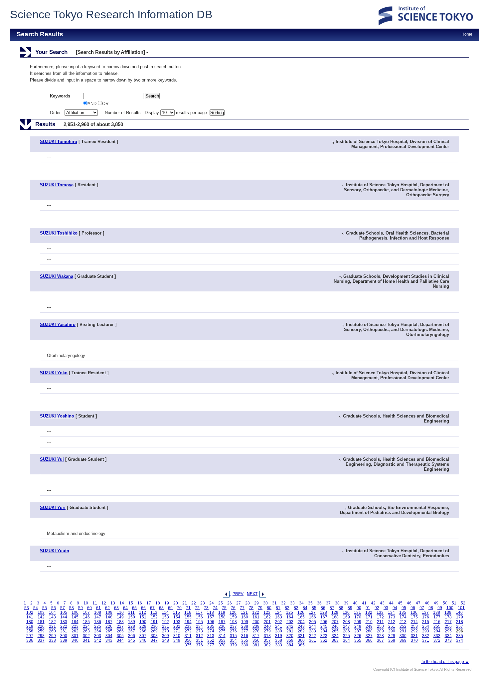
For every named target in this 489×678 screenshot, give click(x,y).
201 (267, 621)
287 (357, 631)
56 (53, 607)
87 (332, 607)
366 (369, 640)
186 (97, 621)
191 (154, 621)
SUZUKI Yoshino (57, 416)
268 (142, 631)
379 (233, 645)
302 (86, 635)
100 (449, 607)
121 (244, 612)
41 (364, 603)
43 (382, 603)
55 (44, 607)
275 (222, 631)
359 (289, 640)
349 (176, 640)
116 (187, 612)
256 (448, 626)
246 (335, 626)
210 (369, 621)
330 (403, 635)
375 (188, 645)
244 (312, 626)
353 (222, 640)
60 (89, 607)
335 (459, 635)
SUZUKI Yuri (53, 507)
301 (75, 635)
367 (380, 640)
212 (391, 621)
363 (335, 640)
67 (152, 607)
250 (380, 626)
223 (75, 626)
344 (120, 640)
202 (278, 621)
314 (222, 635)
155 (188, 617)
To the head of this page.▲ (445, 661)
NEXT (252, 594)
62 (107, 607)
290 (391, 631)
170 (357, 617)
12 (103, 603)
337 (41, 640)
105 (63, 612)
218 (459, 621)
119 (221, 612)
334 (448, 635)
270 (165, 631)
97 (421, 607)
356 (255, 640)
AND (92, 103)
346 (142, 640)
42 (373, 603)
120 (233, 612)
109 (108, 612)
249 (369, 626)
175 (414, 617)
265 (108, 631)
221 (52, 626)
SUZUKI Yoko (54, 372)
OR (105, 103)
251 (391, 626)
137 (425, 612)
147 (97, 617)
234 (199, 626)
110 (120, 612)
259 (41, 631)
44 (391, 603)
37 (328, 603)
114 (165, 612)
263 (86, 631)
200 (255, 621)
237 (233, 626)
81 (278, 607)
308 (154, 635)
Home (466, 34)
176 (425, 617)
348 (165, 640)
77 (242, 607)
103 (41, 612)
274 (210, 631)
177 (436, 617)
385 (301, 645)
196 (210, 621)
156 (199, 617)
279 (267, 631)
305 (120, 635)
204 (301, 621)
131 (357, 612)
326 (357, 635)
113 (153, 612)
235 (210, 626)
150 (131, 617)
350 (188, 640)
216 (436, 621)
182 (52, 621)
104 (52, 612)
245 (323, 626)
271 (176, 631)
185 (86, 621)
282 (301, 631)
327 (369, 635)
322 (312, 635)
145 (75, 617)
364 (346, 640)
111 (131, 612)
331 (414, 635)
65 (134, 607)
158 (222, 617)
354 (233, 640)
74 (215, 607)
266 (120, 631)
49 (436, 603)
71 (188, 607)
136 (413, 612)
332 (425, 635)
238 (244, 626)
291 (403, 631)
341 (86, 640)
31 (274, 603)
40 (355, 603)
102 (29, 612)
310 (176, 635)
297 (29, 635)
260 (52, 631)
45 (400, 603)
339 (63, 640)
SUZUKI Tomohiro (58, 141)
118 (210, 612)
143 (52, 617)
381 (255, 645)
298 (41, 635)
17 (148, 603)
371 (425, 640)
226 (108, 626)
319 (278, 635)
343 (108, 640)
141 (29, 617)
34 (301, 603)
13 (112, 603)
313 (210, 635)
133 (380, 612)
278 (255, 631)
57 (62, 607)
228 (131, 626)
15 (130, 603)
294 (436, 631)
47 (418, 603)
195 (199, 621)
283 (312, 631)
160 (244, 617)
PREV (238, 594)
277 (244, 631)
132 (368, 612)
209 (357, 621)
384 (289, 645)
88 (341, 607)
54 (35, 607)
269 (154, 631)
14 (121, 603)
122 (255, 612)
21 (184, 603)
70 (179, 607)
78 (251, 607)
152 (154, 617)
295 (448, 631)
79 (260, 607)
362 (323, 640)
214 (414, 621)
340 (75, 640)
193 (176, 621)
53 (26, 607)
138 (436, 612)
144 (63, 617)
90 (359, 607)
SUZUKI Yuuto (54, 550)
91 (368, 607)
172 (380, 617)
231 (165, 626)
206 (323, 621)
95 (404, 607)
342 (97, 640)
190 (142, 621)
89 (350, 607)
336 (29, 640)
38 (337, 603)
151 (142, 617)
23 (202, 603)
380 (244, 645)
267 (131, 631)
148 (108, 617)
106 (75, 612)
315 (233, 635)
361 (312, 640)
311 (188, 635)
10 (85, 603)
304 (108, 635)
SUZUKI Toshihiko (59, 233)
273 (199, 631)
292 (414, 631)
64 (125, 607)
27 (238, 603)
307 (142, 635)
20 (175, 603)
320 (289, 635)
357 (267, 640)
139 (447, 612)
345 (131, 640)
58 (71, 607)
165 (301, 617)
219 (29, 626)
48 (427, 603)
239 (255, 626)
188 (120, 621)
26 (229, 603)
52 (463, 603)
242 (289, 626)
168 (335, 617)
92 (377, 607)
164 (289, 617)
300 (63, 635)
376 (199, 645)
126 (300, 612)
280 (278, 631)
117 (199, 612)
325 (346, 635)
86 (323, 607)
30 (265, 603)
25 (220, 603)
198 (233, 621)
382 (267, 645)
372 (436, 640)
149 (120, 617)
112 (142, 612)
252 (403, 626)
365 (357, 640)
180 (29, 621)
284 (323, 631)
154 (176, 617)
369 (403, 640)
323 (323, 635)
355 (244, 640)
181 (41, 621)
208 (346, 621)
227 (120, 626)
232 (176, 626)
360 (301, 640)
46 (409, 603)
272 (188, 631)
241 (278, 626)
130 (346, 612)
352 (210, 640)
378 (222, 645)
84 (305, 607)
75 (224, 607)
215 (425, 621)
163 (278, 617)
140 (459, 612)
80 (269, 607)
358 (278, 640)
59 (80, 607)
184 (75, 621)
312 (199, 635)
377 (210, 645)
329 (391, 635)
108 (97, 612)
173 (391, 617)
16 (139, 603)
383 (278, 645)
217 (448, 621)
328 (380, 635)
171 (369, 617)
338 (52, 640)
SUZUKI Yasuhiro (58, 324)
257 (459, 626)
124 (278, 612)
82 (287, 607)
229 (142, 626)
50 (445, 603)
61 (98, 607)
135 (402, 612)
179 (459, 617)
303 (97, 635)
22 (193, 603)
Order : (57, 112)
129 (334, 612)
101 (461, 607)
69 (170, 607)
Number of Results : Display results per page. (157, 112)
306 (131, 635)
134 (391, 612)
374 (459, 640)
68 (161, 607)
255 (436, 626)
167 (323, 617)
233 (188, 626)
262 (75, 631)
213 (403, 621)
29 (256, 603)
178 (448, 617)
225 (97, 626)
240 (267, 626)
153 (165, 617)
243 (301, 626)
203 (289, 621)
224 (86, 626)
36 (319, 603)
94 (395, 607)
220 (41, 626)
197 (222, 621)
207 (335, 621)
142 (41, 617)
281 (289, 631)
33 (292, 603)
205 (312, 621)
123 (266, 612)
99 (439, 607)
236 (222, 626)
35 (310, 603)
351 (199, 640)
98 (430, 607)
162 (267, 617)
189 (131, 621)
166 (312, 617)
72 (197, 607)
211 (380, 621)
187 (108, 621)
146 (86, 617)
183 (63, 621)
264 (97, 631)
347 (154, 640)
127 (312, 612)
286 (346, 631)
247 (346, 626)
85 (314, 607)
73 (206, 607)
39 (346, 603)
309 (165, 635)
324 (335, 635)
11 (94, 603)
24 (211, 603)
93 (386, 607)
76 (233, 607)
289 (380, 631)
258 (29, 631)
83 (296, 607)
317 (255, 635)
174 (403, 617)
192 (165, 621)
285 (335, 631)
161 (255, 617)
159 (233, 617)
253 (414, 626)
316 (244, 635)
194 (188, 621)
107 (86, 612)
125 (289, 612)
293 (425, 631)
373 (448, 640)
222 (63, 626)
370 (414, 640)
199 (244, 621)
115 (176, 612)
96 (412, 607)
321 (301, 635)
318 (267, 635)
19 (166, 603)
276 (233, 631)
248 (357, 626)
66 (143, 607)
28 (247, 603)
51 (454, 603)
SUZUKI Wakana (56, 276)
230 (154, 626)
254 (425, 626)
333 (436, 635)
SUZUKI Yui (52, 459)
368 (391, 640)
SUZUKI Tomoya (57, 184)
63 (116, 607)
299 (52, 635)
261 (63, 631)
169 (346, 617)
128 (323, 612)
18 (157, 603)
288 (369, 631)
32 (283, 603)
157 (210, 617)
